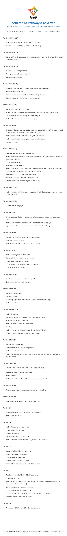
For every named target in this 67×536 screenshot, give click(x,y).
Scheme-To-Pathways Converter (33, 23)
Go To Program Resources (52, 31)
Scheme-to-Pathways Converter (16, 31)
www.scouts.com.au (34, 531)
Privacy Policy (24, 531)
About (39, 31)
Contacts (31, 31)
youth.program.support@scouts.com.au (50, 531)
